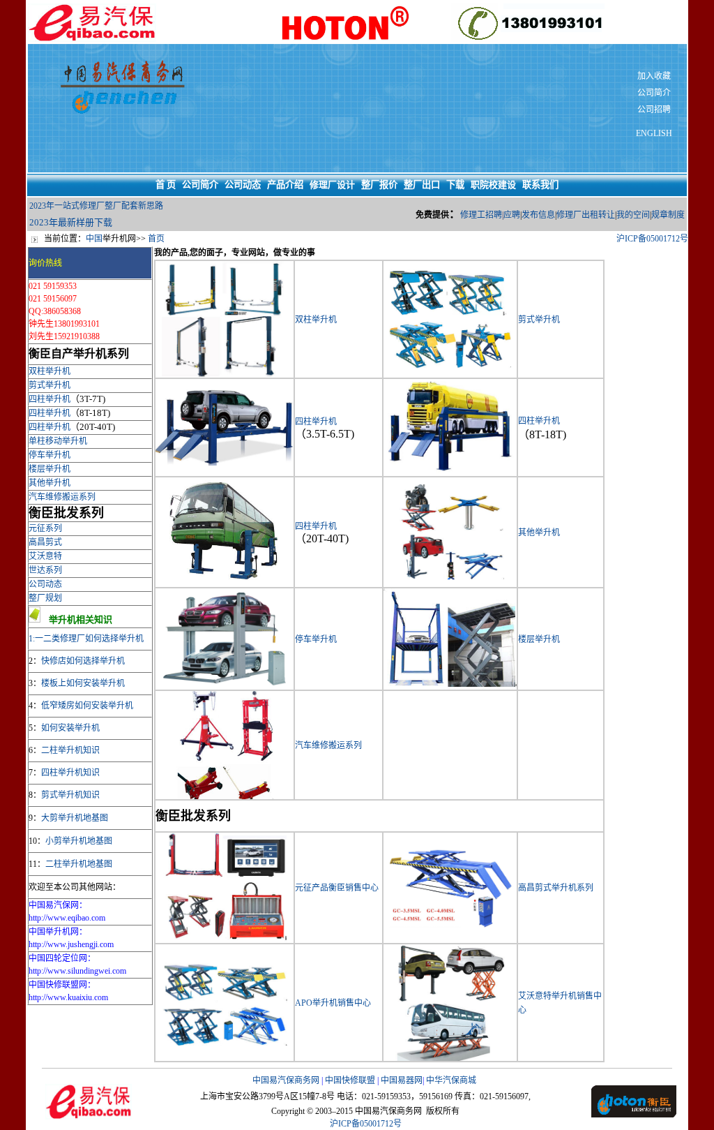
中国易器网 (402, 1080)
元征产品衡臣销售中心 (337, 888)
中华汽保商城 (451, 1080)
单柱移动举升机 (58, 441)
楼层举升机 (49, 469)
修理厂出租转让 (585, 215)
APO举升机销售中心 (333, 1003)
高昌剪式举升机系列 (555, 888)
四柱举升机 (49, 399)
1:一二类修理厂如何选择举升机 (86, 639)
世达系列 (45, 570)
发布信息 (538, 215)
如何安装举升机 (70, 728)
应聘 (511, 215)
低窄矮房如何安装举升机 (87, 706)
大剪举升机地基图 (74, 818)
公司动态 (45, 584)
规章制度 (668, 215)
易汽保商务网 (294, 1080)
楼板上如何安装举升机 (83, 683)
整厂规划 (45, 598)
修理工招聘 (481, 215)
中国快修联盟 (350, 1080)
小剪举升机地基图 (78, 841)
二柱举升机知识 (70, 750)
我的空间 (633, 215)
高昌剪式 (45, 542)
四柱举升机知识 (70, 773)
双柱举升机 (49, 371)
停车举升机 (49, 455)
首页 (156, 239)
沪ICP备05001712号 (652, 239)
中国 (94, 239)
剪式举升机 (49, 385)
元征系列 (45, 528)
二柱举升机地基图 (78, 864)
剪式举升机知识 (70, 795)
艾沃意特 (45, 556)
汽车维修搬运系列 (62, 497)
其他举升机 (49, 483)
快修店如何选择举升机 (83, 661)
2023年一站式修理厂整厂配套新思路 (96, 206)
